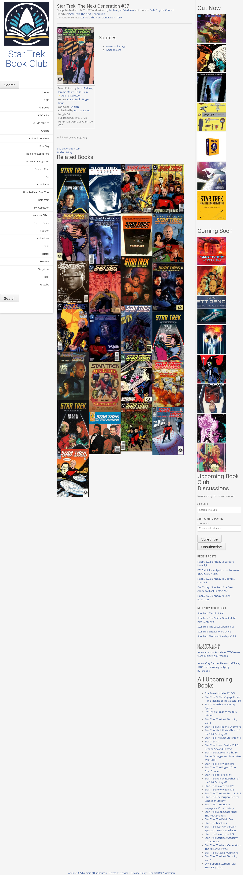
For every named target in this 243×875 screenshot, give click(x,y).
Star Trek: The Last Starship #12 (215, 626)
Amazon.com (113, 49)
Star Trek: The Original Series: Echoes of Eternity (222, 798)
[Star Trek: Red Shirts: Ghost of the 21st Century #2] (211, 412)
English (75, 106)
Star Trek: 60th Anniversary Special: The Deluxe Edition (220, 828)
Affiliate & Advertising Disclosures (87, 873)
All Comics (43, 115)
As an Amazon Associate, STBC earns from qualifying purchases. (218, 654)
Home (46, 92)
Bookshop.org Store (37, 153)
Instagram (43, 200)
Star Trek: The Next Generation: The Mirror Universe (223, 847)
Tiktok (46, 276)
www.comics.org (115, 46)
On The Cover (41, 223)
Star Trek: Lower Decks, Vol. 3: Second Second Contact (222, 747)
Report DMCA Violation (162, 873)
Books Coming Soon (37, 161)
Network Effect (41, 215)
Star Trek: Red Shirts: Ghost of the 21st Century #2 (222, 732)
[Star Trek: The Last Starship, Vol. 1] (211, 353)
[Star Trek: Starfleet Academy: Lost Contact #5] (211, 41)
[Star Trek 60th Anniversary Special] (211, 294)
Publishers (43, 238)
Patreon (44, 230)
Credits (45, 130)
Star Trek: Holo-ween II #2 (219, 786)
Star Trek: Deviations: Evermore (223, 726)
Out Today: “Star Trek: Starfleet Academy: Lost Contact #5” (215, 589)
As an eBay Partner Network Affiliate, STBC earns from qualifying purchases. (218, 667)
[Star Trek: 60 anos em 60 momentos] (211, 219)
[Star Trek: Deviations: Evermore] (211, 382)
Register (44, 253)
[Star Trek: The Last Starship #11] (211, 441)
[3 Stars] (63, 137)
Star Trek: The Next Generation (87, 14)
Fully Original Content (162, 10)
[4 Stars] (65, 137)
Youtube (44, 284)
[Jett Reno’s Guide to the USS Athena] (211, 323)
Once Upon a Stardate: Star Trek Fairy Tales (220, 865)
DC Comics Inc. (82, 110)
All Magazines (41, 123)
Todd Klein (82, 92)
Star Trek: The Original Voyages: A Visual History (219, 806)
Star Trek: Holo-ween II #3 (219, 789)
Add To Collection (71, 95)
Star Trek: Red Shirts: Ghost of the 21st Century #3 (222, 780)
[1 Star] (58, 137)
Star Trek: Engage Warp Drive (214, 631)
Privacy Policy (139, 873)
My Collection (41, 207)
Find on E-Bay (64, 152)
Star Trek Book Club (27, 58)
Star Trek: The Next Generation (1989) (100, 17)
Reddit (45, 246)
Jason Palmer (84, 88)
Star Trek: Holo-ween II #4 (219, 834)
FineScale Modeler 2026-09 (220, 693)
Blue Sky (44, 146)
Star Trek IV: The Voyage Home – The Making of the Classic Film (223, 699)
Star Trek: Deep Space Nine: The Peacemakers (221, 813)
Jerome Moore (66, 92)
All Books (44, 107)
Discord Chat (42, 169)
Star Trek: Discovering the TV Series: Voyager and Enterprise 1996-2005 (223, 756)
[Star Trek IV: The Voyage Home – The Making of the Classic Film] (211, 264)
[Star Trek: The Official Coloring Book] (211, 189)
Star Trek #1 (212, 741)
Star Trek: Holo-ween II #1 (219, 763)
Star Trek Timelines (216, 823)
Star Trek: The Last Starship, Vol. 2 (216, 636)
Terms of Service (119, 873)
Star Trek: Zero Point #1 (210, 613)
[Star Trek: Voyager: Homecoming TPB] (211, 100)
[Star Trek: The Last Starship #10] (211, 71)
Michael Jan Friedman (121, 10)
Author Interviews (39, 138)
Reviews (44, 261)
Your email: (203, 523)
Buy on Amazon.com (68, 148)
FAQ (47, 177)
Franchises (43, 184)
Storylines (43, 269)
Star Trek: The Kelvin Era (219, 819)
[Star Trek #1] (211, 471)
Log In (46, 100)
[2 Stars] (60, 137)
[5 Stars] (67, 137)
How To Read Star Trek (36, 192)
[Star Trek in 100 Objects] (211, 130)
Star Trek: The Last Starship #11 (223, 737)
